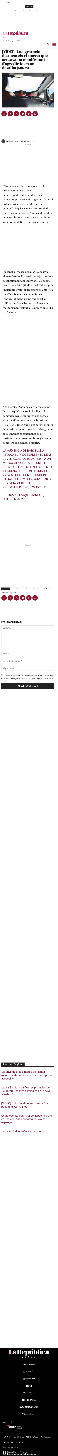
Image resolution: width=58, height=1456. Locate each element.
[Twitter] (16, 113)
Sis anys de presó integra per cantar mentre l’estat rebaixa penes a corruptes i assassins (26, 1075)
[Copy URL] (29, 113)
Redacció (9, 141)
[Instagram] (25, 1357)
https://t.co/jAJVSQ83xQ (32, 479)
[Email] (35, 113)
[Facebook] (10, 113)
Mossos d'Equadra (9, 593)
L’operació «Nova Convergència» (21, 1131)
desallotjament (17, 589)
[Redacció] (3, 141)
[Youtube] (34, 1357)
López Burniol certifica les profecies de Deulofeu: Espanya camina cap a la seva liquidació (26, 1090)
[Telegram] (22, 113)
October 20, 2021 (15, 499)
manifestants (45, 589)
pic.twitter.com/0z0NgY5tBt (25, 487)
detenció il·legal (31, 589)
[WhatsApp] (4, 113)
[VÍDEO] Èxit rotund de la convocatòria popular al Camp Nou (24, 1105)
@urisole (24, 483)
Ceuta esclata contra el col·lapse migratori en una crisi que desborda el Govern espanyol (27, 1119)
